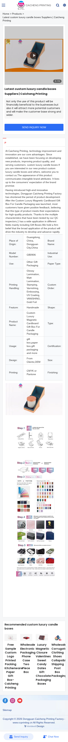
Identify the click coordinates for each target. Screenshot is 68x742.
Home (6, 13)
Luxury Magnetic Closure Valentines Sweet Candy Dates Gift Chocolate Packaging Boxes (43, 664)
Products (17, 13)
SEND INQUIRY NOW (34, 127)
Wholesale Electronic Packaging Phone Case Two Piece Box (27, 658)
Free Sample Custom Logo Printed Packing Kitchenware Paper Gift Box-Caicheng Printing (14, 666)
